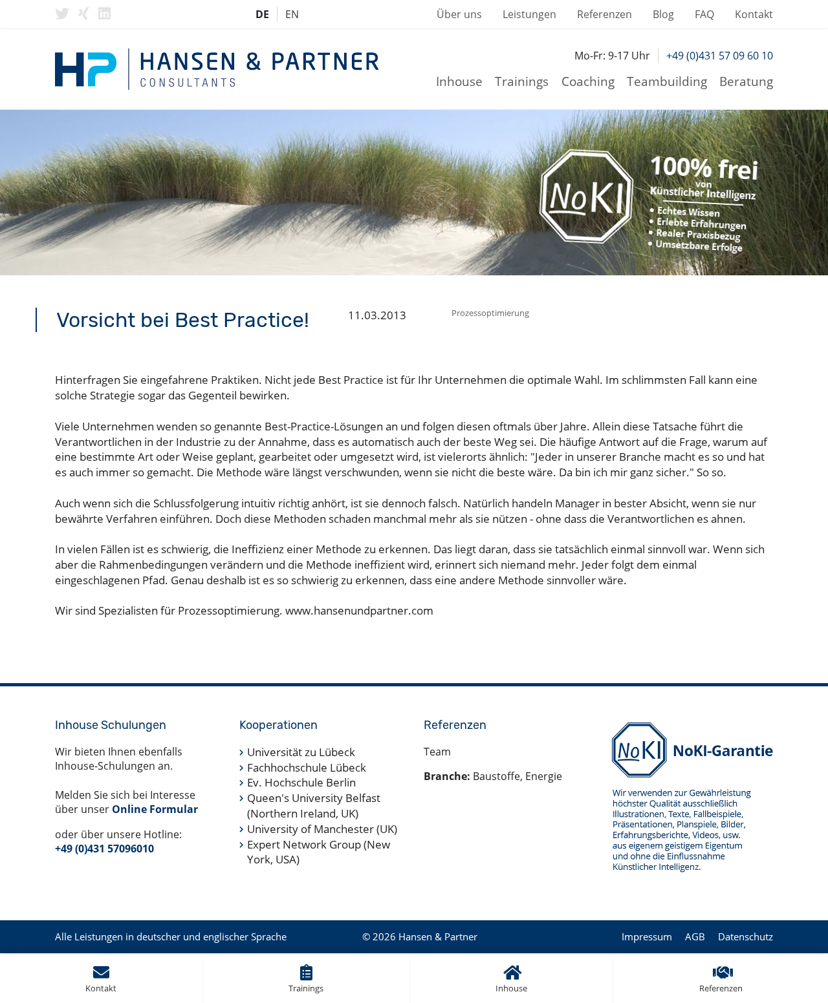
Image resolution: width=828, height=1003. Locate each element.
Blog (663, 14)
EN (292, 14)
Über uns (459, 14)
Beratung (746, 81)
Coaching (588, 81)
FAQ (704, 14)
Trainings (522, 81)
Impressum (647, 936)
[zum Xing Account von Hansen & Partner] (83, 13)
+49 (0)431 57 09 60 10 (719, 55)
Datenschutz (745, 936)
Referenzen (604, 14)
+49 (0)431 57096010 (104, 848)
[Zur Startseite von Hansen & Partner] (216, 69)
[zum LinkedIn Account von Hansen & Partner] (104, 13)
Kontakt (754, 14)
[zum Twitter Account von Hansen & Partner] (62, 13)
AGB (695, 936)
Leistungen (529, 14)
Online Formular (155, 809)
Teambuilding (667, 81)
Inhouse (459, 81)
